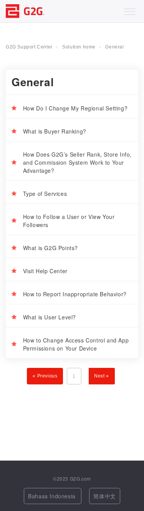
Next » (101, 376)
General (114, 47)
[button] (129, 10)
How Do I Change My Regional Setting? (75, 108)
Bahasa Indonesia (52, 496)
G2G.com (80, 478)
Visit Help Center (45, 271)
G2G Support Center (29, 47)
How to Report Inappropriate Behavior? (75, 294)
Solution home (79, 47)
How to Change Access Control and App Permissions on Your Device (76, 344)
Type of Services (45, 193)
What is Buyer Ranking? (54, 131)
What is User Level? (49, 317)
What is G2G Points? (50, 248)
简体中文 (104, 496)
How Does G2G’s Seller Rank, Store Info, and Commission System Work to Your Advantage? (77, 162)
